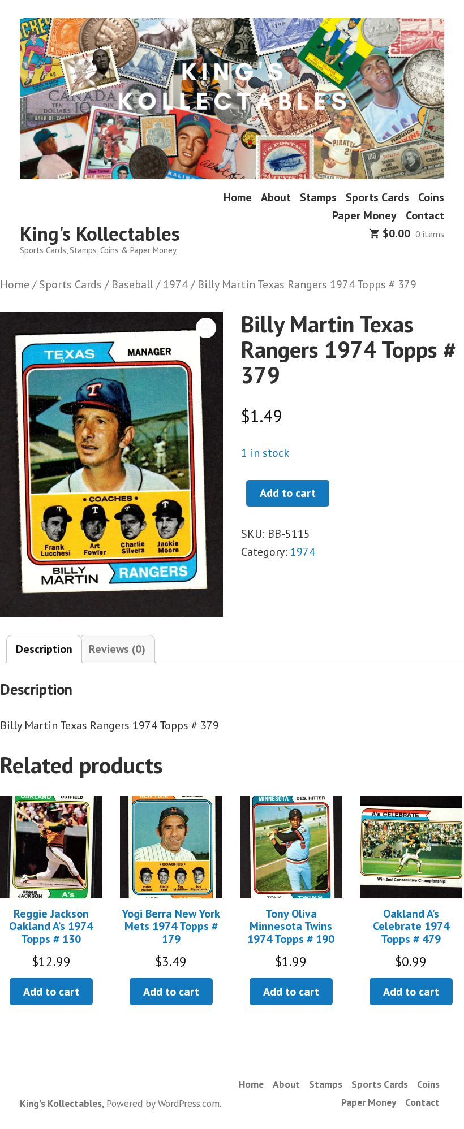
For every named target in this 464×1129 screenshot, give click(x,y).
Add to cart (288, 493)
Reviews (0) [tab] (117, 649)
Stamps (318, 197)
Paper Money (364, 215)
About (276, 197)
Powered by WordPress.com (163, 1103)
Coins (431, 197)
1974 (175, 284)
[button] (206, 328)
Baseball (132, 284)
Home (238, 197)
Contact (425, 215)
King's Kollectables (100, 233)
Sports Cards (377, 197)
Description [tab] (44, 649)
